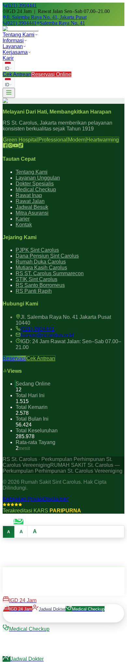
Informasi (13, 40)
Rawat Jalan (30, 201)
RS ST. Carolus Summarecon (50, 273)
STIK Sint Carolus (36, 279)
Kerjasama (15, 52)
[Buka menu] (9, 93)
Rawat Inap (29, 195)
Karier (23, 219)
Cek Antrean (17, 74)
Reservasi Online (51, 74)
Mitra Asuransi (32, 213)
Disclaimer (55, 499)
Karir (8, 58)
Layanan (13, 46)
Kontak (24, 224)
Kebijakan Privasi (23, 499)
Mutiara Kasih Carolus (41, 267)
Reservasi (14, 358)
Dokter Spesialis (35, 183)
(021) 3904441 (37, 329)
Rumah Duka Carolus (41, 261)
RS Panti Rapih (34, 291)
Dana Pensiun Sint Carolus (47, 256)
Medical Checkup (36, 189)
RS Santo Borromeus (40, 285)
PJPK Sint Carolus (37, 250)
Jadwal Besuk (32, 207)
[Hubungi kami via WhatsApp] (18, 521)
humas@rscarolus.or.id (47, 335)
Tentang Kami (19, 34)
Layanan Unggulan (38, 178)
